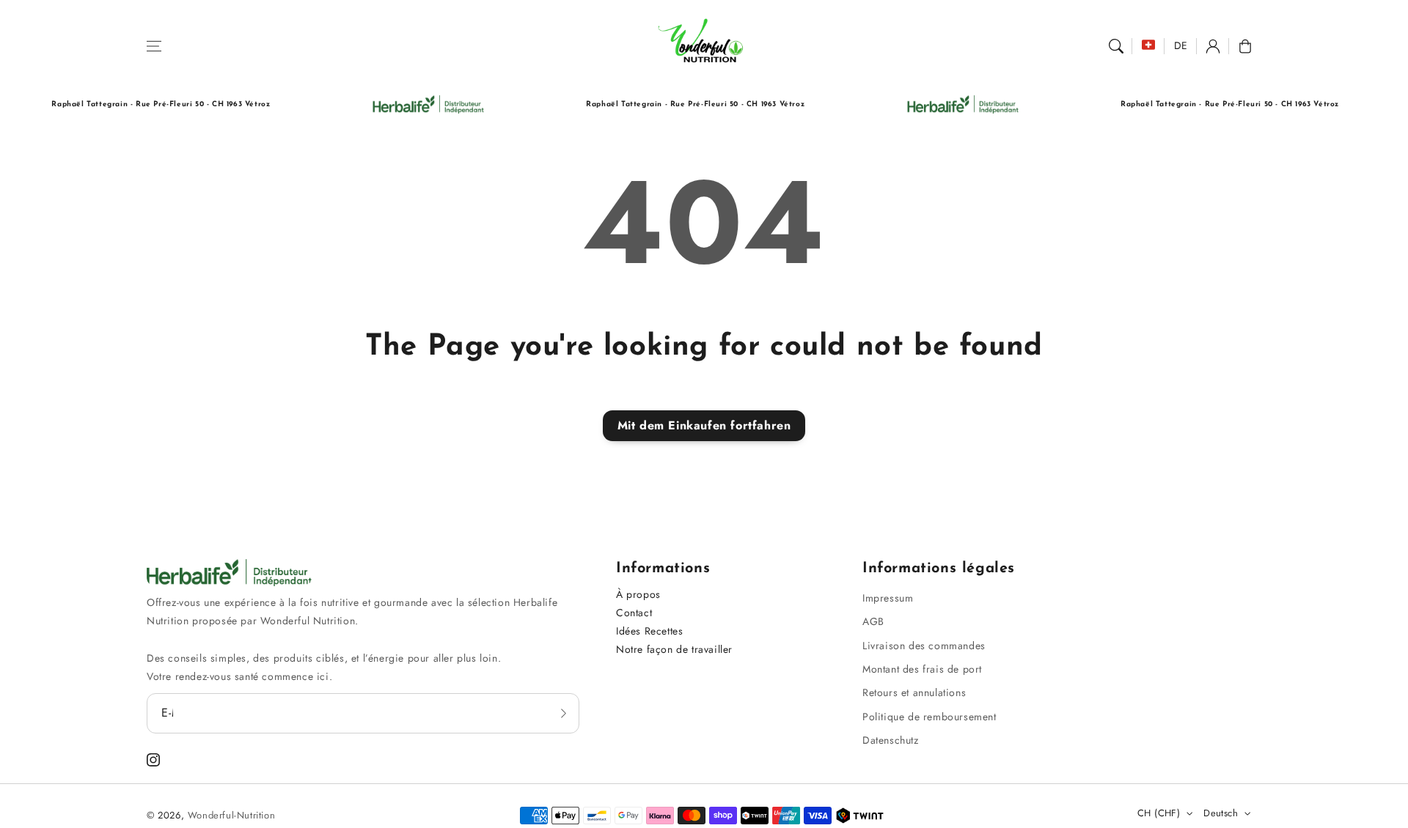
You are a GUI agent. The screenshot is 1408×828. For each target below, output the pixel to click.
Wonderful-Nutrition (231, 815)
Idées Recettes (649, 631)
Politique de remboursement (929, 716)
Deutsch (1220, 813)
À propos (638, 594)
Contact (634, 612)
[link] (408, 104)
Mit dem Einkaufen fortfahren (704, 425)
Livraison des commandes (924, 645)
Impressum (887, 598)
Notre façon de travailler (674, 649)
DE (1181, 45)
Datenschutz (890, 740)
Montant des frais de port (922, 669)
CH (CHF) (1158, 813)
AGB (873, 621)
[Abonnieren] (563, 713)
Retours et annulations (914, 692)
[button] (154, 46)
